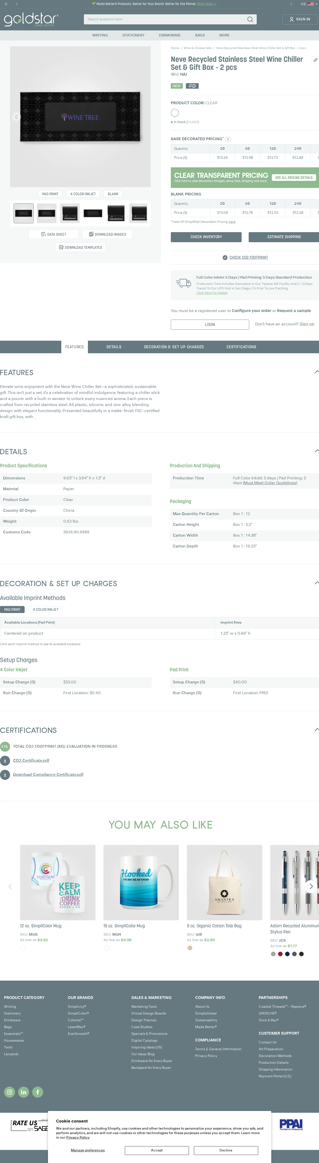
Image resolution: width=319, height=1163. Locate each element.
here (232, 222)
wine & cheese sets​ (198, 48)
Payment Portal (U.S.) (275, 1076)
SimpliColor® (78, 1013)
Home (175, 48)
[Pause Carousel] (6, 4)
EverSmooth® (78, 1034)
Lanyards (11, 1054)
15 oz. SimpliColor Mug (124, 926)
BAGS (200, 35)
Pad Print (50, 194)
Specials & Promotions (149, 1034)
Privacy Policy (78, 1137)
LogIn (210, 325)
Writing (10, 1006)
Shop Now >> (207, 4)
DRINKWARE (170, 35)
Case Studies (141, 1027)
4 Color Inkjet (83, 194)
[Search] (250, 19)
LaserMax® (77, 1027)
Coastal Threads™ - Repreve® (282, 1006)
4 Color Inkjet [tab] (45, 610)
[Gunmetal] (294, 954)
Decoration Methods (275, 1056)
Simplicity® (77, 1006)
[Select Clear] (175, 113)
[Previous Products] (10, 886)
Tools (8, 1047)
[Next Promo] (291, 4)
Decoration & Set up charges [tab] (174, 347)
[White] (23, 948)
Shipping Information (275, 1069)
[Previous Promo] (16, 4)
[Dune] (273, 954)
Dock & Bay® (269, 1020)
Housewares (14, 1040)
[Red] (280, 954)
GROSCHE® (268, 1013)
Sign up (307, 324)
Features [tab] (74, 347)
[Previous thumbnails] (18, 213)
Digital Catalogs (144, 1040)
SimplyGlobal (206, 1013)
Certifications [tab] (241, 347)
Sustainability (206, 1020)
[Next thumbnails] (142, 213)
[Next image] (144, 116)
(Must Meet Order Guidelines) (270, 483)
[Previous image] (16, 116)
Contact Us (268, 1042)
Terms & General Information (218, 1049)
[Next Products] (310, 886)
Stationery (12, 1013)
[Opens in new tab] (9, 1092)
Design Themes (143, 1020)
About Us (202, 1006)
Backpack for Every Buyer (151, 1068)
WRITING (100, 35)
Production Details (274, 1063)
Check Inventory (206, 237)
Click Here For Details (212, 293)
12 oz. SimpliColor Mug (41, 926)
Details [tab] (114, 347)
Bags (8, 1027)
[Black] (301, 954)
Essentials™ (13, 1034)
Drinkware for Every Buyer (151, 1061)
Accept (157, 1150)
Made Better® (206, 1027)
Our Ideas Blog (142, 1054)
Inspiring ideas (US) (146, 1047)
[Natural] (190, 948)
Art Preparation (271, 1049)
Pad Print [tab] (12, 610)
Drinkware (12, 1020)
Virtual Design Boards (148, 1013)
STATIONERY (133, 35)
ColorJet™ (76, 1020)
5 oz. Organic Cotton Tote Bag (214, 926)
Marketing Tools (144, 1006)
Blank (113, 194)
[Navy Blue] (287, 954)
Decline (226, 1150)
